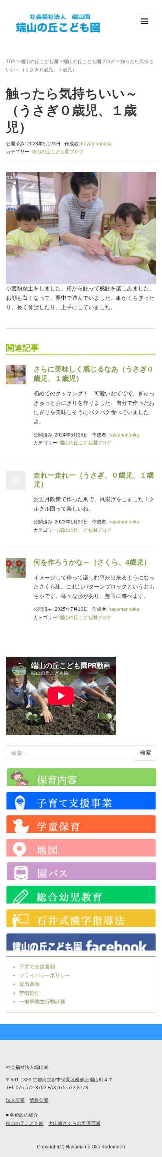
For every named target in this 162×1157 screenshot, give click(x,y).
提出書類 (29, 984)
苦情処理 (29, 993)
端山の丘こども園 (39, 61)
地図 (81, 847)
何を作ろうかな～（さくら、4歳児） (92, 562)
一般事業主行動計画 (42, 1002)
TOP (10, 61)
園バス (81, 871)
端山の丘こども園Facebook (81, 942)
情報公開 (38, 1100)
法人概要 (15, 1100)
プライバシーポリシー (44, 975)
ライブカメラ (81, 777)
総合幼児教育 (81, 895)
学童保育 (81, 824)
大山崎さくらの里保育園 (74, 1123)
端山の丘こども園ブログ (89, 61)
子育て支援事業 (81, 800)
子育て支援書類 (37, 967)
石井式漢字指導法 (81, 918)
